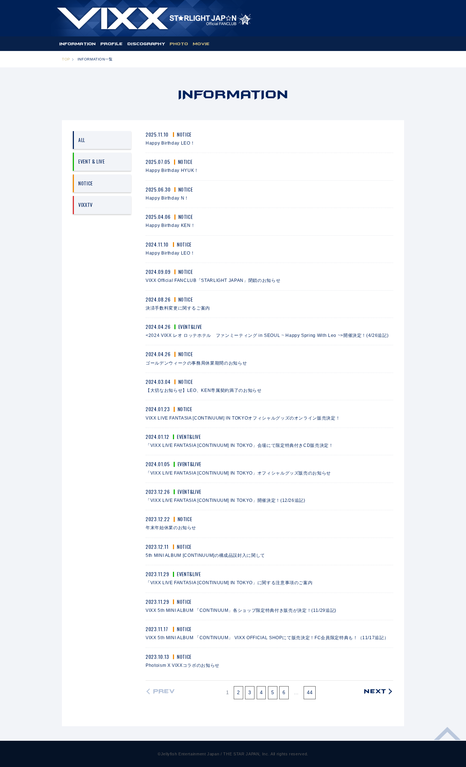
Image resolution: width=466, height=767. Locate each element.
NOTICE (85, 183)
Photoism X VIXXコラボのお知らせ (183, 665)
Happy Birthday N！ (167, 198)
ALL (81, 139)
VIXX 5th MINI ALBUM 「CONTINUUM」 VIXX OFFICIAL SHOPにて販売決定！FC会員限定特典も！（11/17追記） (267, 637)
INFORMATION (77, 43)
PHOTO (178, 43)
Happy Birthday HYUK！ (172, 170)
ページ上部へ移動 (447, 738)
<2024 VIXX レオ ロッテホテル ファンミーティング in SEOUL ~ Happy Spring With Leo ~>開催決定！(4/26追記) (267, 335)
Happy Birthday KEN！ (170, 225)
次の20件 (376, 691)
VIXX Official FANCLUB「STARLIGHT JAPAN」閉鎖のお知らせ (213, 280)
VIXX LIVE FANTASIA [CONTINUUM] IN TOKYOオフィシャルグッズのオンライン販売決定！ (243, 418)
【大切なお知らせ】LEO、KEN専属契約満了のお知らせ (204, 390)
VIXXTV (85, 204)
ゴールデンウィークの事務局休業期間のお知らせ (196, 363)
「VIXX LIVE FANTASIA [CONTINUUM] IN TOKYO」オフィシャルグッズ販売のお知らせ (238, 473)
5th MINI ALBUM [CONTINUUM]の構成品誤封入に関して (205, 555)
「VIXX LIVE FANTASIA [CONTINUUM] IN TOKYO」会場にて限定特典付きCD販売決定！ (239, 445)
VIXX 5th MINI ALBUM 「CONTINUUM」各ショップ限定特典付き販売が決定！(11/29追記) (241, 610)
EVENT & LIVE (91, 161)
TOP (66, 59)
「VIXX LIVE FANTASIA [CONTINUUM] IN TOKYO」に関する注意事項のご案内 (229, 582)
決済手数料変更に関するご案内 (178, 308)
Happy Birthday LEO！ (170, 143)
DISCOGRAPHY (146, 43)
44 (309, 692)
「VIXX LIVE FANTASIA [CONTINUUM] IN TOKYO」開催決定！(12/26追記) (225, 500)
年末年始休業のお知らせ (171, 527)
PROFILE (111, 43)
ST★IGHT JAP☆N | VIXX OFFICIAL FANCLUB (154, 18)
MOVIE (201, 43)
